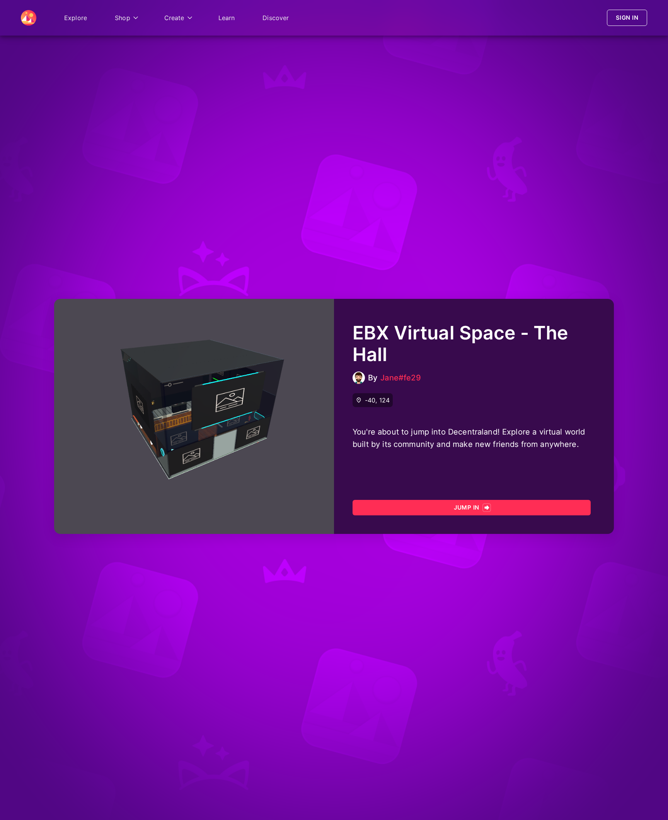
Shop (122, 18)
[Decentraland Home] (28, 18)
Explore (75, 18)
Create (174, 18)
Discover (275, 18)
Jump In (466, 507)
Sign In (627, 17)
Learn (226, 18)
